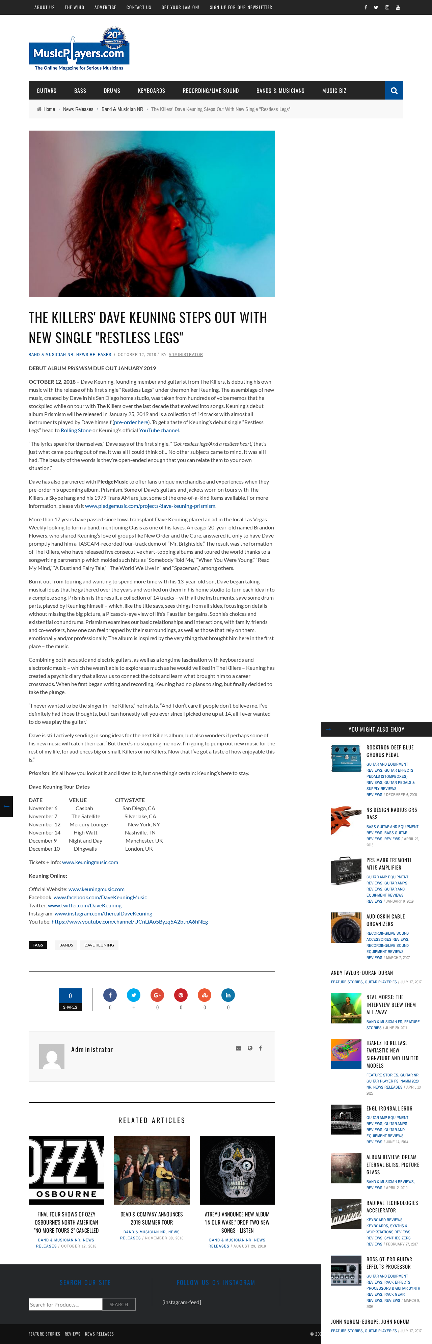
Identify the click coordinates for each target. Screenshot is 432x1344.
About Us (44, 7)
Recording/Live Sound (211, 90)
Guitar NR (409, 1075)
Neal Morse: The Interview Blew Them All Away (391, 1004)
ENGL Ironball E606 (390, 1108)
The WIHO (74, 7)
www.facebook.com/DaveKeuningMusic (100, 897)
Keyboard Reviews (385, 1220)
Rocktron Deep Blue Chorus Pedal (390, 751)
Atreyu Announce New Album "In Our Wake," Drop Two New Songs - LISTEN (237, 1222)
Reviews (374, 794)
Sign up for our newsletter (241, 7)
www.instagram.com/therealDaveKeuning (103, 913)
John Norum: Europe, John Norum (370, 1321)
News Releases (93, 354)
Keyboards (151, 90)
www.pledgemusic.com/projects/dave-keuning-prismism (150, 505)
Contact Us (139, 7)
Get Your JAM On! (181, 7)
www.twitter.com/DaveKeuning (85, 905)
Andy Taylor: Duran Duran (362, 972)
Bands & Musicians (280, 90)
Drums (112, 90)
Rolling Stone (76, 430)
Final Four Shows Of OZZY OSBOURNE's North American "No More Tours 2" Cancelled (66, 1222)
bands (66, 945)
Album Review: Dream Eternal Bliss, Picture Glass (393, 1164)
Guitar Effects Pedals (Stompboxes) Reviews (390, 776)
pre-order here (131, 422)
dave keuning (99, 945)
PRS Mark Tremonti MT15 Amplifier (389, 863)
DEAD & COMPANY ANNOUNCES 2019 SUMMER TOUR (151, 1218)
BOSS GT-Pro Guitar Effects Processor (389, 1262)
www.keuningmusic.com (90, 862)
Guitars (47, 90)
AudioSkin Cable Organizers (386, 920)
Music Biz (334, 90)
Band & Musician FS (384, 1021)
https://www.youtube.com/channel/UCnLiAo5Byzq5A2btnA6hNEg (130, 921)
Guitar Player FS (381, 982)
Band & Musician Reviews (390, 1181)
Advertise (105, 7)
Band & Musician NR (51, 354)
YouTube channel (159, 430)
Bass (80, 90)
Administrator (186, 354)
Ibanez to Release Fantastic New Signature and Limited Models (393, 1054)
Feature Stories (347, 982)
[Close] (328, 729)
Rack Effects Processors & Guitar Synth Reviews (393, 1288)
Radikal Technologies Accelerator (392, 1206)
